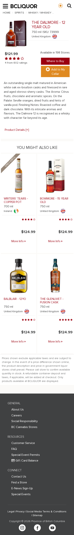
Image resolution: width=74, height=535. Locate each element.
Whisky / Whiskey (39, 12)
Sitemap (38, 515)
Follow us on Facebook (37, 528)
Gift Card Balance (27, 460)
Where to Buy (55, 61)
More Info (17, 241)
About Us (17, 409)
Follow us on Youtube (52, 528)
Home (6, 12)
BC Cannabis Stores (24, 427)
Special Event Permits (25, 454)
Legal (11, 511)
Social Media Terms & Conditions (46, 511)
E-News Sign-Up (22, 488)
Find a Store (19, 482)
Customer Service (23, 443)
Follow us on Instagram (22, 528)
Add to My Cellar (58, 71)
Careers (16, 415)
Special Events (21, 494)
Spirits (19, 12)
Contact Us (18, 476)
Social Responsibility (24, 421)
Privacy (20, 511)
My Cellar (64, 5)
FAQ (14, 448)
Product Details (17, 129)
